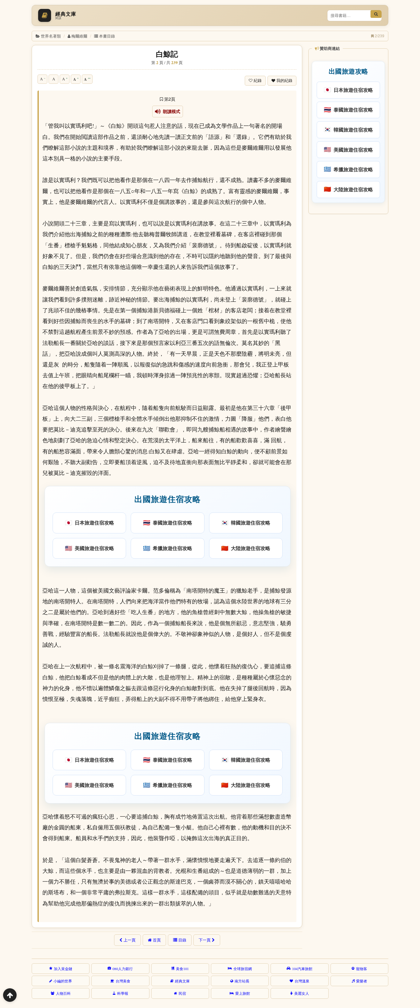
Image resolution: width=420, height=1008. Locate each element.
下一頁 (205, 940)
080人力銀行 (123, 968)
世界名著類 (51, 36)
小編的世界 (62, 980)
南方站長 (242, 980)
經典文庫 (182, 980)
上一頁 (130, 940)
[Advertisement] (347, 310)
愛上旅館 (242, 993)
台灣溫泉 (302, 980)
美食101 (182, 968)
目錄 (182, 940)
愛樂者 (361, 980)
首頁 (157, 940)
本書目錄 (107, 36)
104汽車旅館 (302, 968)
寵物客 (361, 968)
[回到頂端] (10, 995)
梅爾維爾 (79, 36)
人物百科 (63, 993)
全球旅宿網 (242, 968)
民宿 (182, 993)
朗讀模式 (170, 111)
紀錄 (258, 80)
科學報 (122, 993)
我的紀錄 (284, 80)
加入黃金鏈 (63, 968)
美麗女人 (301, 993)
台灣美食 (123, 980)
